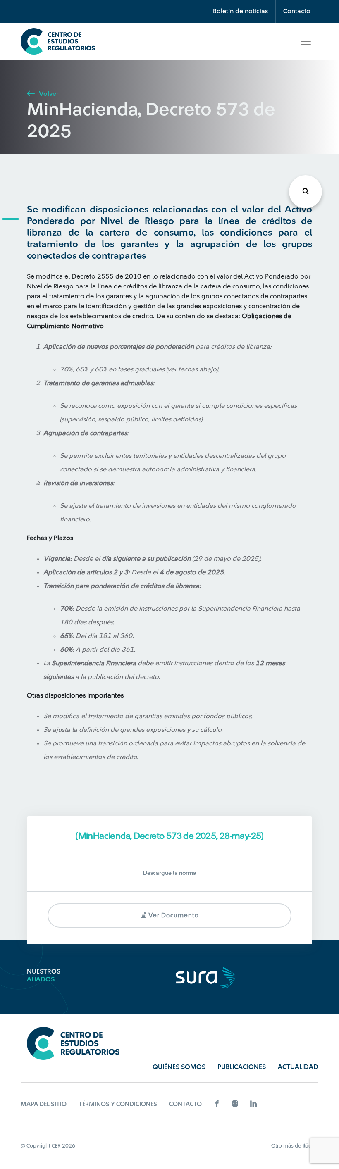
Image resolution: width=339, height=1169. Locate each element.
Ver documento (173, 915)
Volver (47, 93)
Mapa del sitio (44, 1104)
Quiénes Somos (179, 1067)
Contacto (296, 11)
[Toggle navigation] (306, 41)
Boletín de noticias (240, 11)
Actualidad (298, 1067)
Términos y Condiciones (118, 1104)
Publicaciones (241, 1067)
